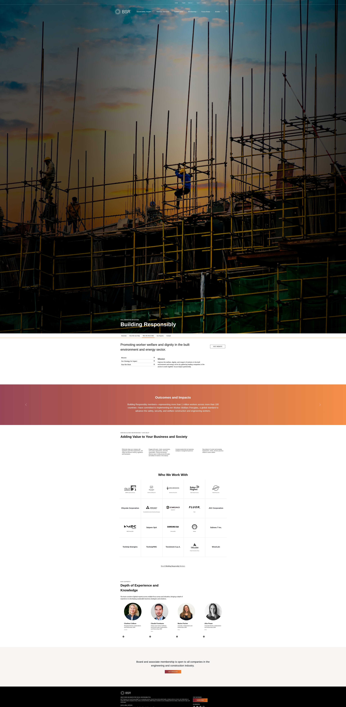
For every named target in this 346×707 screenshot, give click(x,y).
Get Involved (173, 671)
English (183, 2)
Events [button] (217, 12)
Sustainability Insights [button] (144, 12)
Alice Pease (209, 623)
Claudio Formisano (157, 623)
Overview (124, 335)
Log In (198, 2)
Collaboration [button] (178, 12)
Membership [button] (192, 12)
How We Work (126, 364)
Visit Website (217, 346)
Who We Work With (148, 335)
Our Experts (160, 335)
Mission (123, 358)
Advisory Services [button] (163, 12)
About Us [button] (190, 2)
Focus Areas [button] (205, 12)
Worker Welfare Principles (186, 407)
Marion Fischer (183, 623)
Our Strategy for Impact (129, 361)
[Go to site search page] (225, 11)
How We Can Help (134, 335)
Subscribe (200, 700)
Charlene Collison (130, 623)
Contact (204, 2)
